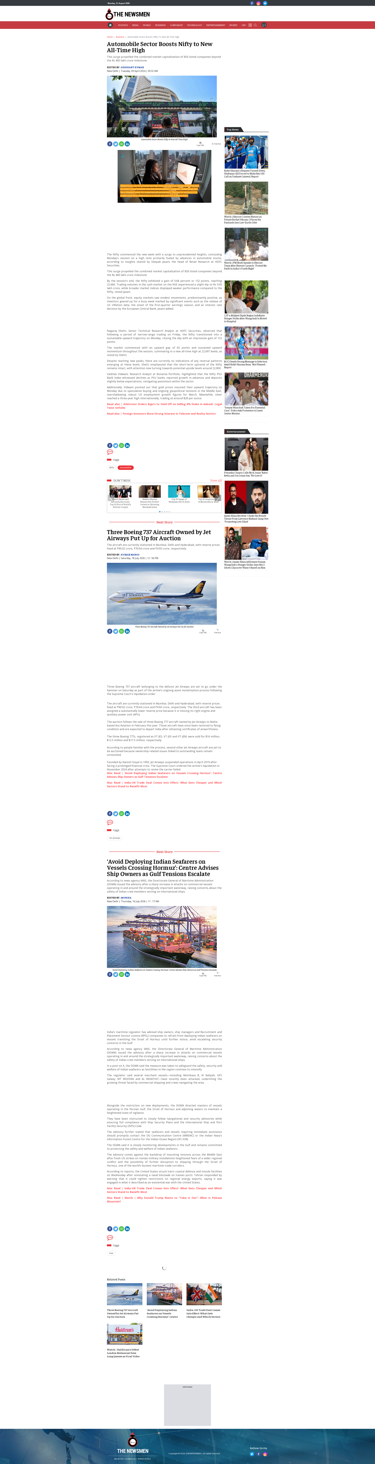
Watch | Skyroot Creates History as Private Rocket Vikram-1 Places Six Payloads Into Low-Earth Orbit (243, 219)
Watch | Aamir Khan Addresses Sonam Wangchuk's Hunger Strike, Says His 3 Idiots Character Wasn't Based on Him (244, 564)
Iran (111, 1253)
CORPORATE (176, 24)
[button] (255, 25)
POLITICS (123, 24)
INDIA (135, 24)
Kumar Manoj (130, 554)
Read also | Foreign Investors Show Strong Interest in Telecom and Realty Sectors (161, 413)
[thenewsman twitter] (265, 3)
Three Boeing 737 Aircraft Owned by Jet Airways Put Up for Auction (164, 626)
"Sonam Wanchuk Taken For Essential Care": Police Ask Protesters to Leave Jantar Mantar (244, 410)
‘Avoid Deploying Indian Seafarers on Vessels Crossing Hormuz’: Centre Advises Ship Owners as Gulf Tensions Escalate (164, 969)
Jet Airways (114, 837)
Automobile (125, 467)
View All (216, 480)
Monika (126, 897)
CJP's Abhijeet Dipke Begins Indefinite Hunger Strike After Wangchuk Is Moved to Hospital (245, 318)
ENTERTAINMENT (215, 24)
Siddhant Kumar (132, 67)
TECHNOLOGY (194, 24)
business (120, 36)
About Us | (119, 1458)
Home (110, 36)
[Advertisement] (203, 14)
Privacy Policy (144, 1458)
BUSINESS (160, 24)
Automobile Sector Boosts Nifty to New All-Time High (164, 139)
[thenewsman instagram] (258, 3)
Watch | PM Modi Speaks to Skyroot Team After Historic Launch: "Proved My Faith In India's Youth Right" (245, 265)
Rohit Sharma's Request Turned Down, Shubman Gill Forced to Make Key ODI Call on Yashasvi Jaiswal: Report (244, 173)
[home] (110, 25)
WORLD (147, 24)
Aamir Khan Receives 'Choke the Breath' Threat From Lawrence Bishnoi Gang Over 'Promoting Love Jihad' (246, 518)
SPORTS (233, 24)
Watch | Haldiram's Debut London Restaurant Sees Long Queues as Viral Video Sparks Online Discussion (123, 1353)
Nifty (111, 467)
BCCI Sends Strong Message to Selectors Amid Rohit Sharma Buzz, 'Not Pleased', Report (245, 364)
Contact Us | (131, 1458)
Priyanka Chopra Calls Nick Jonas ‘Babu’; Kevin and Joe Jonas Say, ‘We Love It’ (246, 474)
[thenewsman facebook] (252, 3)
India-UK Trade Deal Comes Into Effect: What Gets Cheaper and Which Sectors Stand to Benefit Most (203, 1313)
